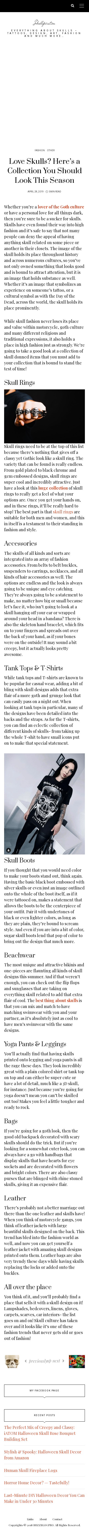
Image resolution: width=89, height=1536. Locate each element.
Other (51, 150)
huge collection (53, 488)
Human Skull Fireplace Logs (30, 1470)
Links (30, 1519)
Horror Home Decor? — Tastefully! (36, 1482)
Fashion (40, 150)
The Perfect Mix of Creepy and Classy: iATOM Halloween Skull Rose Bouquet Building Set (40, 1433)
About (43, 1519)
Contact (57, 1519)
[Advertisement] (44, 91)
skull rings (63, 512)
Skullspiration (44, 23)
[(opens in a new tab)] (37, 488)
